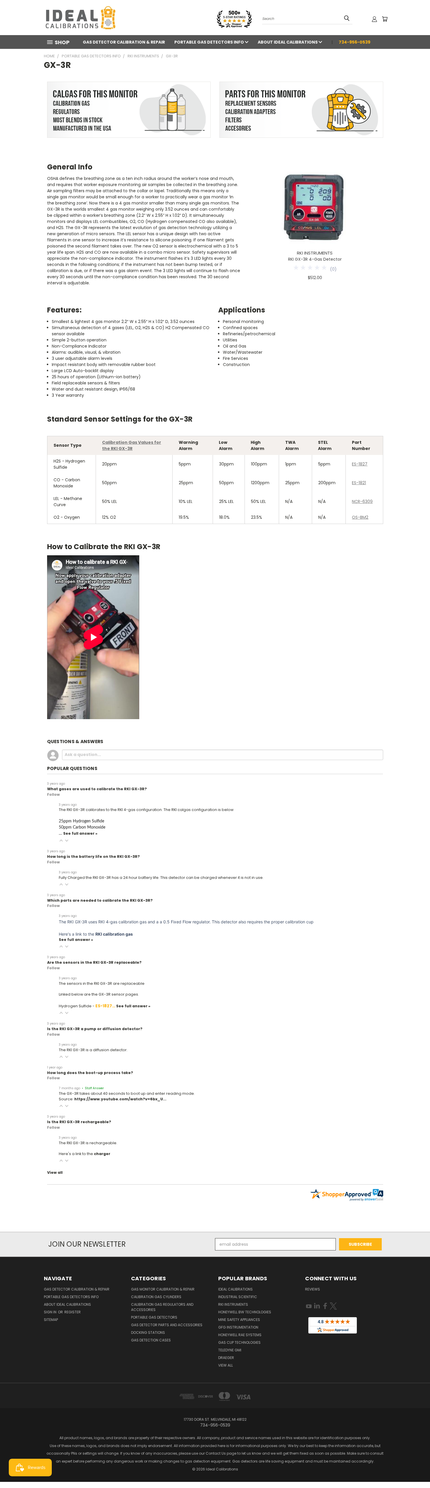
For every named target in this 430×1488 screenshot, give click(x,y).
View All (225, 1365)
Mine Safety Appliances (239, 1319)
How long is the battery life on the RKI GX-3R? (93, 856)
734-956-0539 (354, 42)
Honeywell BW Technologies (244, 1312)
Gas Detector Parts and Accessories (166, 1324)
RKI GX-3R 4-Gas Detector (315, 259)
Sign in (50, 1312)
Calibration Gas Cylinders (156, 1296)
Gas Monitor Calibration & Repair (163, 1289)
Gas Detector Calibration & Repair (124, 42)
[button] (61, 840)
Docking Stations (148, 1332)
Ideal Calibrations (235, 1289)
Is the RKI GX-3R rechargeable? (79, 1121)
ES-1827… (105, 1006)
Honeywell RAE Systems (240, 1334)
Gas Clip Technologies (239, 1342)
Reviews (312, 1289)
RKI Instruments (233, 1304)
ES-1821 (359, 483)
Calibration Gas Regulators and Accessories (162, 1307)
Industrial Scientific (237, 1296)
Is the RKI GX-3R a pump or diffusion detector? (94, 1028)
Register (72, 1312)
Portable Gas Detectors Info (209, 42)
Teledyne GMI (229, 1350)
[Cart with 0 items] (385, 19)
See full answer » (80, 833)
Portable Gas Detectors (154, 1317)
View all (55, 1172)
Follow (53, 794)
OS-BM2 (360, 517)
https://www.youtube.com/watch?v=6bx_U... (120, 1099)
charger (102, 1153)
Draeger (226, 1357)
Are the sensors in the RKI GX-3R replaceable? (94, 962)
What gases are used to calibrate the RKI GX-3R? (97, 788)
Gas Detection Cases (151, 1340)
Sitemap (51, 1319)
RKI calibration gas (114, 934)
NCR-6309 (362, 501)
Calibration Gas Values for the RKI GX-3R (131, 445)
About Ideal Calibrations (288, 42)
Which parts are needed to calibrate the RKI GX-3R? (100, 900)
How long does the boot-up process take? (90, 1072)
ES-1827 (359, 464)
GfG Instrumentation (238, 1327)
